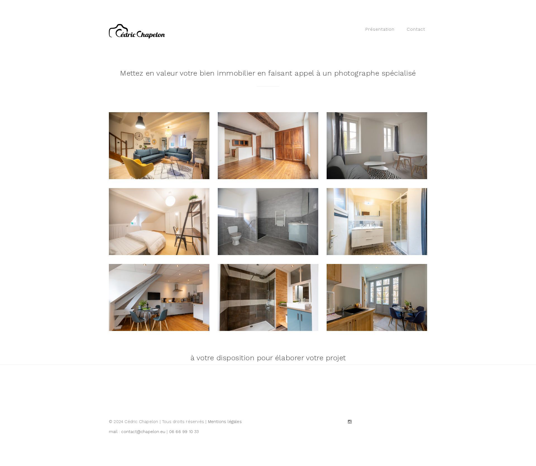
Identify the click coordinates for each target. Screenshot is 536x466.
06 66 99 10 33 (184, 431)
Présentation (379, 29)
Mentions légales (225, 421)
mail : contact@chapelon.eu (137, 431)
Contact (416, 29)
